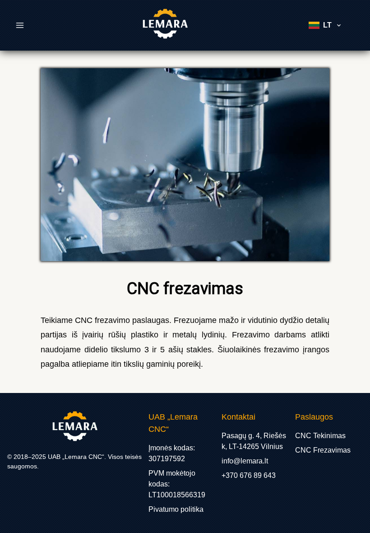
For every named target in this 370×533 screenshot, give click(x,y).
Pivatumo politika (176, 509)
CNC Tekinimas (320, 435)
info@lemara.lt (245, 461)
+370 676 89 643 (249, 475)
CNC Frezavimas (323, 450)
